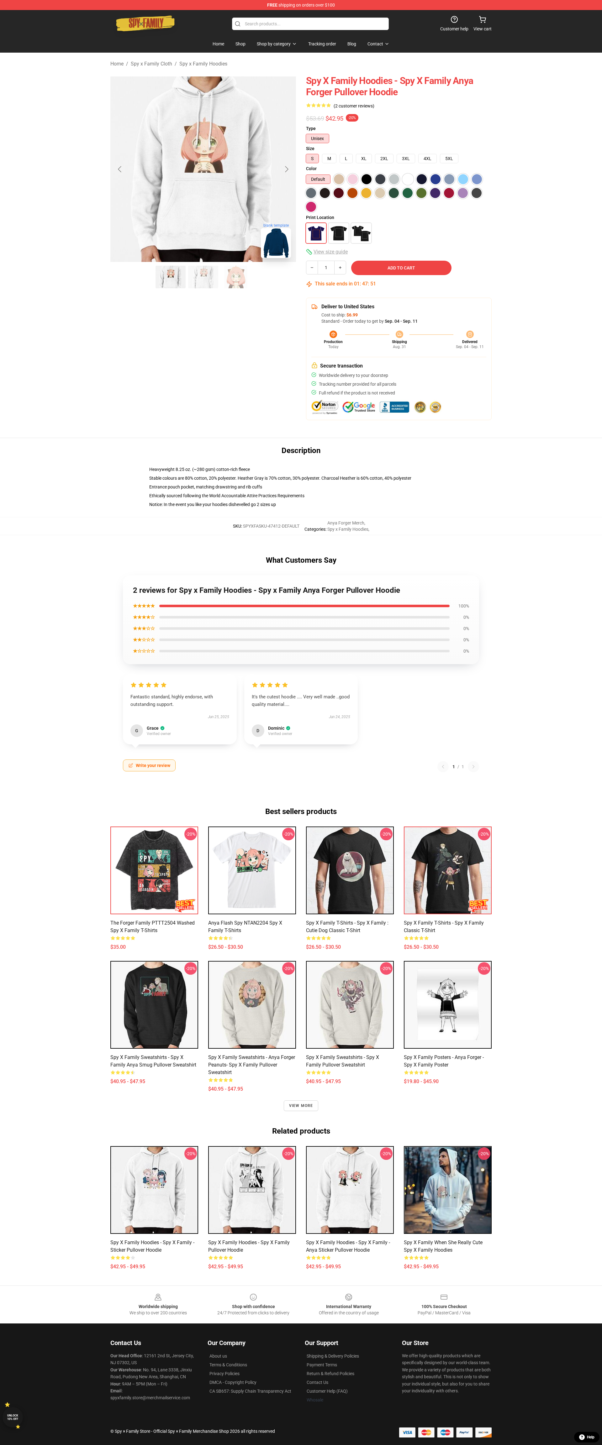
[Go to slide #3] (236, 277)
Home (117, 64)
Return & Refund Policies (330, 1373)
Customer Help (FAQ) (327, 1391)
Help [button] (590, 1437)
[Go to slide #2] (203, 277)
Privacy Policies (224, 1373)
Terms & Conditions (228, 1364)
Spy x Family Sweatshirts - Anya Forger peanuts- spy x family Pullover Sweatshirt (251, 1064)
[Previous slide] (120, 169)
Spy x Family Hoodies (203, 64)
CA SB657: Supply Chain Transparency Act (250, 1391)
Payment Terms (322, 1364)
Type (311, 128)
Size (310, 148)
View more (301, 1105)
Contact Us (317, 1382)
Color (311, 168)
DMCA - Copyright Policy (232, 1382)
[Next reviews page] (473, 766)
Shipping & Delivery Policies (333, 1356)
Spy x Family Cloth (151, 64)
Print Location (320, 217)
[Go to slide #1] (171, 277)
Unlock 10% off (12, 1417)
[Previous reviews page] (443, 766)
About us (218, 1356)
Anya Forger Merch (345, 522)
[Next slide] (286, 169)
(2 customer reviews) (354, 105)
